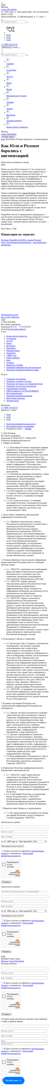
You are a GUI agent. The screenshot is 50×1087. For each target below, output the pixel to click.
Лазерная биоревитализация (19, 396)
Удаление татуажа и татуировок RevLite (24, 384)
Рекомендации (13, 350)
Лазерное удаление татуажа (18, 381)
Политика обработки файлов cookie (22, 370)
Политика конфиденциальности (21, 424)
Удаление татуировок (16, 379)
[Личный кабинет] (15, 47)
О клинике (11, 70)
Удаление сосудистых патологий (21, 386)
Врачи (9, 89)
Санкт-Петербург (9, 9)
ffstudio (28, 429)
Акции (9, 108)
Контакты (10, 115)
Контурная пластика (15, 398)
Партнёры (11, 348)
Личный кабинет (14, 121)
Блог (8, 360)
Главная (10, 64)
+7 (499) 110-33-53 (9, 44)
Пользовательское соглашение (20, 426)
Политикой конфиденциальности (17, 854)
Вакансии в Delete (14, 365)
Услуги (9, 76)
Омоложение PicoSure (16, 388)
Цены (9, 83)
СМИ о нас (11, 355)
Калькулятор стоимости (17, 127)
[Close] (2, 1085)
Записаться (6, 47)
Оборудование (13, 358)
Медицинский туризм (16, 96)
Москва (4, 961)
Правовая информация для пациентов (23, 367)
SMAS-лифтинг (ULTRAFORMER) (22, 391)
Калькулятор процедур (16, 336)
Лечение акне (12, 400)
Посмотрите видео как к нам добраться (10, 316)
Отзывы (10, 102)
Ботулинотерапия (14, 393)
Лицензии (11, 353)
